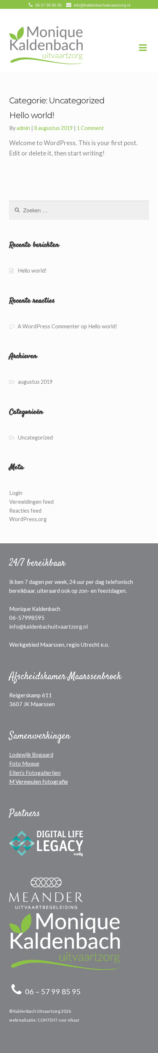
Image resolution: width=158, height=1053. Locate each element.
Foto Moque (24, 763)
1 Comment (90, 128)
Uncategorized (35, 437)
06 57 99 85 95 (48, 5)
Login (15, 493)
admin (23, 128)
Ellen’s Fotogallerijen (35, 772)
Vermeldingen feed (31, 502)
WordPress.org (28, 519)
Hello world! (32, 270)
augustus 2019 (35, 382)
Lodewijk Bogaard (31, 754)
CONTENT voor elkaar (58, 1020)
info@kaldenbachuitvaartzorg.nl (102, 5)
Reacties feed (25, 510)
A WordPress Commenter (49, 326)
